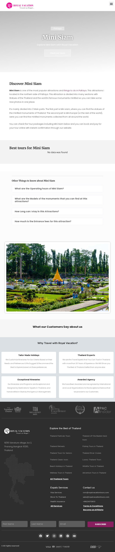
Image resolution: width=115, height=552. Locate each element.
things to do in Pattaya (75, 90)
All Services (56, 506)
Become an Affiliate (93, 509)
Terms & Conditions (93, 506)
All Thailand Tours (59, 479)
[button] (111, 3)
